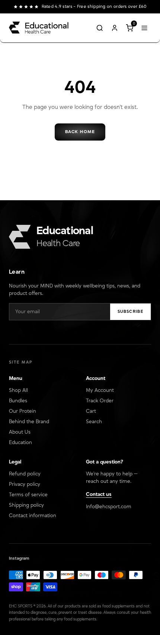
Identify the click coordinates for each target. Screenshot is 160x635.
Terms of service (28, 495)
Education (20, 443)
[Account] (114, 28)
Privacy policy (24, 484)
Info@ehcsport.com (108, 507)
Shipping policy (26, 505)
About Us (20, 432)
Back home (80, 131)
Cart (91, 411)
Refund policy (25, 474)
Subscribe (130, 311)
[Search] (99, 28)
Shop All (18, 390)
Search (94, 422)
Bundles (18, 401)
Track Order (99, 401)
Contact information (32, 516)
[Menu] (144, 28)
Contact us (99, 494)
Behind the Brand (29, 422)
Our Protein (22, 411)
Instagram (19, 558)
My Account (100, 390)
